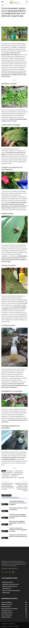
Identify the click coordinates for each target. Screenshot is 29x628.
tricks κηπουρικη (18, 471)
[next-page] (4, 541)
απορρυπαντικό (5, 45)
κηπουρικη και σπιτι (18, 472)
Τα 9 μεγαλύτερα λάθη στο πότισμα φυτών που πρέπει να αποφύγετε (18, 502)
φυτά (15, 248)
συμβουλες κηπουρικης (17, 474)
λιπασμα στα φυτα (6, 474)
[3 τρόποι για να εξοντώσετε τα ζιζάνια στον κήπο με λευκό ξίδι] (4, 536)
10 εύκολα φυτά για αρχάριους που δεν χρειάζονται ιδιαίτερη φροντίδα (17, 516)
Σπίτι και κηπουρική (4, 504)
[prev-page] (2, 541)
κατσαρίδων (4, 455)
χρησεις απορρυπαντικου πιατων (9, 477)
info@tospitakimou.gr (13, 568)
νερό (8, 303)
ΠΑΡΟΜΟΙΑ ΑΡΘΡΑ (6, 495)
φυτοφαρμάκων (11, 69)
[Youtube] (13, 572)
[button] (2, 2)
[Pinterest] (9, 572)
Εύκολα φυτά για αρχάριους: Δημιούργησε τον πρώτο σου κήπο (17, 523)
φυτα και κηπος (5, 476)
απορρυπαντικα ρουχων (7, 472)
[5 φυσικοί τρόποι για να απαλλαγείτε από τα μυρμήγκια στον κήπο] (4, 529)
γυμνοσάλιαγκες (5, 411)
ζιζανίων (20, 111)
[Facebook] (2, 572)
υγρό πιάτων (15, 156)
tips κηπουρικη (10, 471)
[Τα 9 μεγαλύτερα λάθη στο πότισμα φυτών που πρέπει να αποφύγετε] (4, 502)
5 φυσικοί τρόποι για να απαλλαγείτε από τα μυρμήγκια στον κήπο (18, 529)
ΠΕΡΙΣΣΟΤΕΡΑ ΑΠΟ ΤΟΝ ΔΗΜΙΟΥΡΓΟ (10, 497)
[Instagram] (6, 572)
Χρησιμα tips (21, 477)
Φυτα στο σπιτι (13, 476)
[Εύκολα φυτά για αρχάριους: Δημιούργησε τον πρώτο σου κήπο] (4, 523)
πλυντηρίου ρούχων (20, 369)
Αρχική (2, 5)
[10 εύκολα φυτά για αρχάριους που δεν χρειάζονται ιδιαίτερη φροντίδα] (4, 516)
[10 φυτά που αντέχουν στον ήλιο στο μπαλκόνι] (4, 509)
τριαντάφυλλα (7, 191)
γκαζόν (12, 314)
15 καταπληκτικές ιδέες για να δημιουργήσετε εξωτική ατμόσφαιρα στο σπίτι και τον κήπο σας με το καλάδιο (7, 486)
